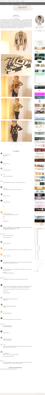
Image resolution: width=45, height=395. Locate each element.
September (37, 249)
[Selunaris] (40, 143)
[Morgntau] (40, 113)
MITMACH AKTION (5, 156)
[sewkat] (40, 163)
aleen (4, 317)
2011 (36, 271)
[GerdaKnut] (40, 102)
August (37, 250)
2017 (36, 240)
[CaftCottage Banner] (37, 171)
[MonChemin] (40, 106)
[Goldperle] (40, 124)
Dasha (4, 267)
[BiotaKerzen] (40, 66)
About (5, 1)
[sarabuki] (40, 189)
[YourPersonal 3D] (40, 170)
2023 (36, 233)
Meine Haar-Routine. (38, 267)
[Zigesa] (37, 135)
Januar (37, 258)
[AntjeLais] (40, 204)
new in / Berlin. (38, 266)
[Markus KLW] (40, 127)
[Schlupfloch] (40, 161)
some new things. (38, 261)
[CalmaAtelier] (37, 116)
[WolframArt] (37, 81)
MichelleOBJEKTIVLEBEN (6, 260)
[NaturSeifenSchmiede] (40, 56)
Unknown (4, 311)
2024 (36, 232)
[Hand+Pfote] (38, 79)
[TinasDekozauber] (40, 178)
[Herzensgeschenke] (40, 207)
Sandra (4, 351)
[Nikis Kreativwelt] (38, 136)
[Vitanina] (40, 63)
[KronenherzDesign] (40, 225)
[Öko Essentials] (40, 134)
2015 (36, 242)
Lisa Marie (4, 241)
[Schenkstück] (38, 200)
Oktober (37, 248)
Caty (3, 225)
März (37, 256)
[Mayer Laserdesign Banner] (38, 80)
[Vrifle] (40, 181)
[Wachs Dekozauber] (40, 214)
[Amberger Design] (40, 95)
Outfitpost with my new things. (40, 260)
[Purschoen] (40, 98)
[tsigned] (40, 196)
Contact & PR (9, 1)
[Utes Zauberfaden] (40, 49)
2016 (36, 241)
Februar (37, 257)
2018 (36, 239)
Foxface (4, 284)
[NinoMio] (38, 68)
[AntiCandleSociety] (38, 114)
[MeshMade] (40, 199)
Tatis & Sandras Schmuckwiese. (40, 259)
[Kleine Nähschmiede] (38, 77)
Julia (3, 180)
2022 (36, 234)
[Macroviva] (40, 154)
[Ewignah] (37, 78)
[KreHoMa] (40, 88)
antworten (4, 171)
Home (1, 1)
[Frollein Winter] (38, 103)
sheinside (21, 19)
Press (14, 1)
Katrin (4, 157)
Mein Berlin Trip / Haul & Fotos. (40, 265)
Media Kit (18, 1)
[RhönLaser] (37, 115)
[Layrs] (38, 67)
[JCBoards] (40, 131)
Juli (36, 251)
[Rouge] (40, 151)
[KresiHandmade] (38, 215)
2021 (36, 235)
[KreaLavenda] (40, 45)
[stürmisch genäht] (38, 76)
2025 (36, 231)
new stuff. (37, 268)
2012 (36, 270)
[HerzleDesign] (38, 46)
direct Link (17, 97)
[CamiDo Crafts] (40, 75)
